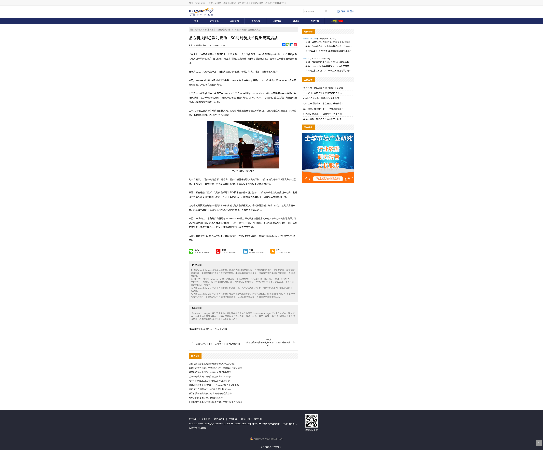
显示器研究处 (229, 2)
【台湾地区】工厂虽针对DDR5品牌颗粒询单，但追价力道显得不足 (328, 70)
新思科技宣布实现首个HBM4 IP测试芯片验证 (210, 372)
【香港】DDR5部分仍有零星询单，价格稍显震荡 (326, 66)
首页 (196, 20)
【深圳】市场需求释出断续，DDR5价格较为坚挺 (326, 61)
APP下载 (315, 20)
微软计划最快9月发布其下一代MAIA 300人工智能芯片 (214, 384)
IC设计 (206, 29)
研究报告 (277, 20)
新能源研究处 (257, 2)
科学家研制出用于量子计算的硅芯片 (206, 397)
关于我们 (193, 418)
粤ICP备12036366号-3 (270, 446)
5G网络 (223, 328)
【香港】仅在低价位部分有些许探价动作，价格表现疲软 (328, 46)
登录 (352, 11)
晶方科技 (214, 328)
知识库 (296, 20)
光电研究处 (243, 2)
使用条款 (205, 418)
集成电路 (205, 328)
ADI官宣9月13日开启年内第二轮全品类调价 (209, 380)
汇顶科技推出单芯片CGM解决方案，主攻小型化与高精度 (215, 401)
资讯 (198, 29)
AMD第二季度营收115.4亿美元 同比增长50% (210, 389)
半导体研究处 (215, 2)
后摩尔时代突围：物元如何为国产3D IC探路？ (210, 376)
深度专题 (234, 20)
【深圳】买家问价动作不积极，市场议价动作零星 (326, 42)
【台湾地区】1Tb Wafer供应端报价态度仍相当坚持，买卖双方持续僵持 (328, 50)
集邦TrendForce (197, 2)
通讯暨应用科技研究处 (275, 2)
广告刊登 (233, 418)
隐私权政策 (219, 418)
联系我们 (245, 418)
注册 (343, 11)
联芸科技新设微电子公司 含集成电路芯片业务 (210, 393)
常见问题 (258, 418)
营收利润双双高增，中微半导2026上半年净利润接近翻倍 (215, 367)
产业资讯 (214, 20)
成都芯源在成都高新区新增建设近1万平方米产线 (211, 363)
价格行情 (255, 20)
